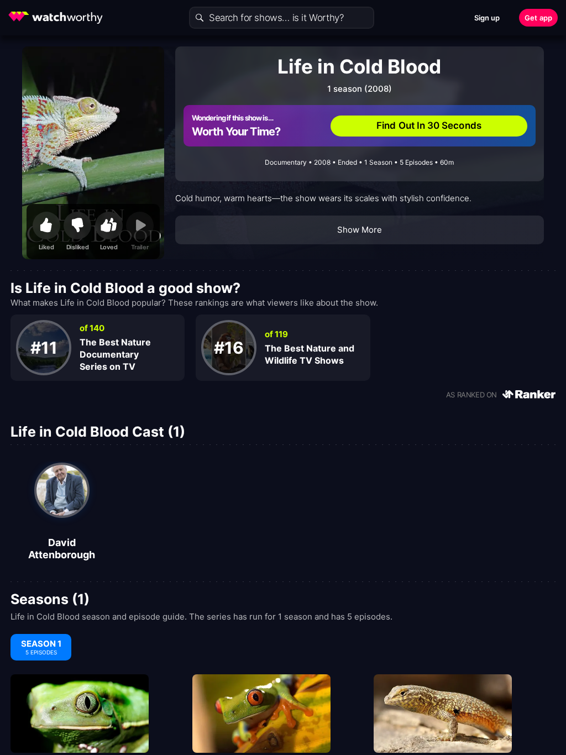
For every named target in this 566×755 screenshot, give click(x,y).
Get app (538, 17)
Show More (359, 229)
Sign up (487, 17)
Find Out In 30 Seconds (428, 125)
